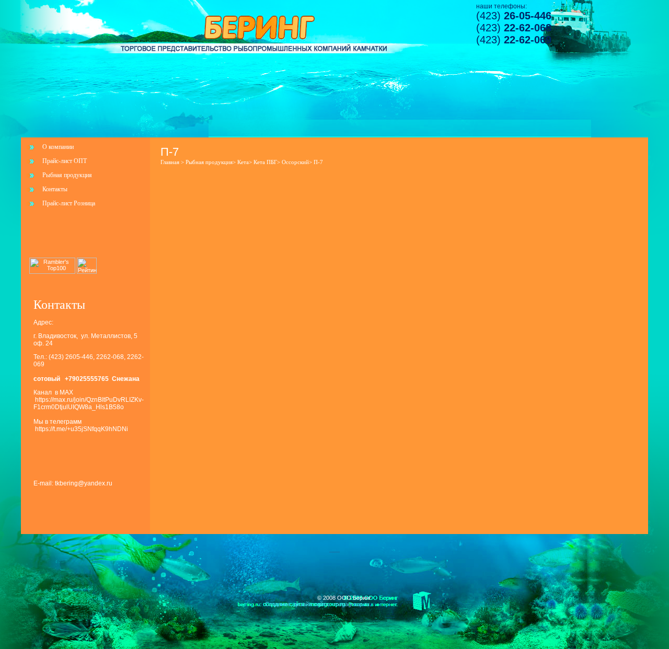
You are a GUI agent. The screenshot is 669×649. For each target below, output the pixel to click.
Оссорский (295, 162)
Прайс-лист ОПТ (64, 161)
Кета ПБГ (265, 162)
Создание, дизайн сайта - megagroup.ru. (318, 604)
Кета (243, 162)
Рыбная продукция (67, 175)
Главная (169, 162)
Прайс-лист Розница (68, 203)
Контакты (54, 189)
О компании (58, 146)
